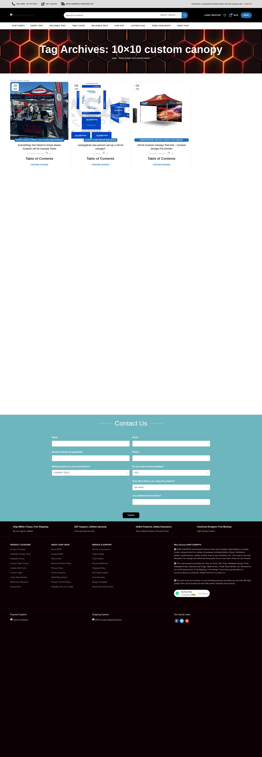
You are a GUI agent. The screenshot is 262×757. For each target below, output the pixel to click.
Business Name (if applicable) (67, 452)
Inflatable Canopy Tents (20, 554)
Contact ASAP (57, 554)
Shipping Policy (98, 568)
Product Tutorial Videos (61, 582)
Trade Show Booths (18, 577)
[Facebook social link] (177, 621)
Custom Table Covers (19, 563)
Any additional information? (146, 496)
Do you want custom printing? (148, 466)
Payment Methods (100, 563)
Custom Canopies (18, 549)
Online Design (98, 554)
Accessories (15, 587)
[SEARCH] (185, 15)
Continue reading (39, 165)
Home (114, 58)
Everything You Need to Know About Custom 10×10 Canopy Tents (39, 147)
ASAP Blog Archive (59, 577)
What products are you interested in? (71, 466)
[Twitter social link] (182, 621)
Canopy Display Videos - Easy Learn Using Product (39, 140)
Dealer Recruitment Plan (102, 587)
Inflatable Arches (17, 558)
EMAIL (246, 15)
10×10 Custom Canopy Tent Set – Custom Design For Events (161, 147)
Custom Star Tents (18, 568)
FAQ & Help (56, 558)
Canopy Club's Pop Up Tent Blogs (100, 140)
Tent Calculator (98, 577)
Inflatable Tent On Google (62, 587)
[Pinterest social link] (187, 621)
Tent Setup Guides (100, 573)
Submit (131, 515)
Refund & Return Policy (61, 563)
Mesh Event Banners (19, 582)
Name (55, 437)
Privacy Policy (57, 568)
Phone (135, 452)
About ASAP (56, 549)
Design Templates (100, 582)
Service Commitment (101, 549)
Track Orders (97, 558)
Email (135, 437)
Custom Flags (16, 573)
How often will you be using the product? (153, 481)
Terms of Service (58, 573)
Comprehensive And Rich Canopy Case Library (161, 140)
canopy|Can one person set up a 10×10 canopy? (100, 147)
